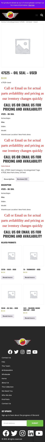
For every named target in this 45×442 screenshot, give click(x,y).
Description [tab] (9, 179)
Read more (7, 277)
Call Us (9, 104)
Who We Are (7, 395)
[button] (37, 15)
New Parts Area (13, 172)
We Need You (7, 391)
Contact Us (6, 403)
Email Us (28, 104)
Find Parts (5, 399)
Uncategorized (12, 22)
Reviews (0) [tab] (22, 179)
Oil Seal (23, 172)
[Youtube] (35, 352)
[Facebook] (10, 352)
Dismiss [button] (31, 5)
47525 (3, 172)
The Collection (8, 387)
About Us (5, 383)
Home (3, 22)
